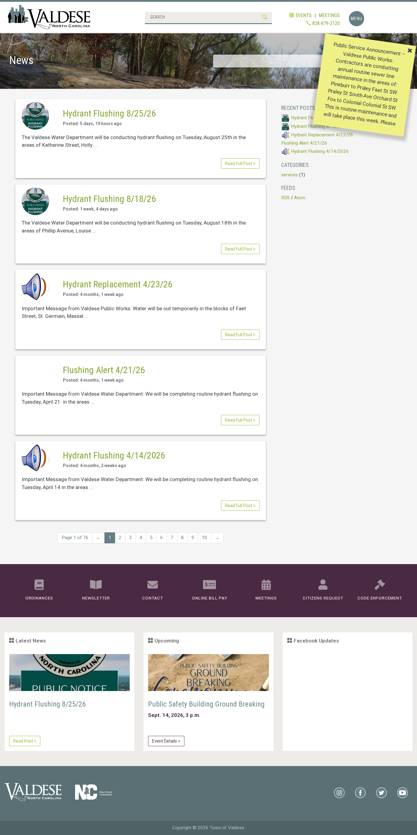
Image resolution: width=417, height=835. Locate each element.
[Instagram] (339, 792)
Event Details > (166, 741)
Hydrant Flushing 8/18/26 (109, 198)
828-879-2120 (325, 23)
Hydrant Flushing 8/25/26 (109, 113)
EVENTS (303, 15)
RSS (285, 197)
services (289, 175)
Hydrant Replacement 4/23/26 (117, 284)
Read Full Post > (240, 163)
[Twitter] (381, 792)
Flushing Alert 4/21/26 (104, 370)
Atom (299, 197)
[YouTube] (402, 792)
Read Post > (24, 741)
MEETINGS (329, 15)
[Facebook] (360, 792)
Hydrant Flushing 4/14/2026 (114, 455)
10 (204, 537)
